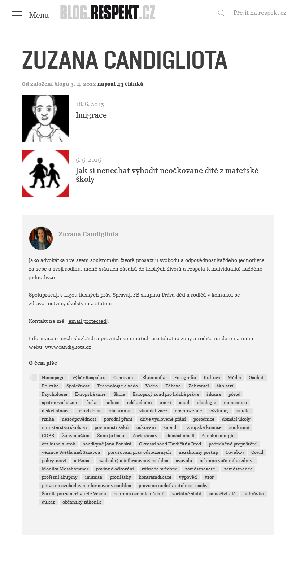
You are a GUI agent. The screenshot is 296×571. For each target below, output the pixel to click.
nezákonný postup (198, 452)
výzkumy (219, 411)
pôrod (234, 394)
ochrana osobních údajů (139, 494)
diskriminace (56, 411)
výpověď (188, 477)
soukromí (239, 427)
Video (151, 386)
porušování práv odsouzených (139, 452)
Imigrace (91, 115)
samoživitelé (222, 494)
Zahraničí (198, 386)
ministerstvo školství (64, 427)
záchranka (120, 411)
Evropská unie (90, 394)
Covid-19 (235, 452)
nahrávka (253, 494)
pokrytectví (54, 461)
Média (234, 378)
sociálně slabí (186, 494)
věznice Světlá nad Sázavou (71, 452)
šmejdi (171, 427)
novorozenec (188, 411)
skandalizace (153, 411)
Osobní (256, 378)
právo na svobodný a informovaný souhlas (86, 485)
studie (243, 411)
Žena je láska (111, 436)
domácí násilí (180, 436)
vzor (209, 477)
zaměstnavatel (201, 469)
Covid (257, 452)
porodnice (203, 419)
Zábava (173, 386)
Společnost (78, 386)
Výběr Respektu (89, 378)
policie (112, 402)
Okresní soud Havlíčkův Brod (170, 444)
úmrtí (165, 402)
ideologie (206, 402)
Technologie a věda (117, 386)
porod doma (89, 411)
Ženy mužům (76, 436)
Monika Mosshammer (65, 469)
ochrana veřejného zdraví (227, 461)
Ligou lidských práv (87, 294)
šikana (213, 394)
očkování (146, 427)
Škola (119, 394)
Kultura (212, 378)
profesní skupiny (60, 477)
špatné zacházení (60, 402)
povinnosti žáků (112, 427)
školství (225, 386)
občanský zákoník (81, 502)
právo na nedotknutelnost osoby (173, 485)
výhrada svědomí (160, 469)
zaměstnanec (238, 469)
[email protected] (87, 321)
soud (184, 402)
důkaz (48, 502)
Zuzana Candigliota (88, 234)
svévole (184, 461)
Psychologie (55, 394)
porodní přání (118, 419)
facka (92, 402)
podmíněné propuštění (233, 444)
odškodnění (139, 402)
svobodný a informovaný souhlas (133, 461)
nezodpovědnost (79, 419)
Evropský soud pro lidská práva (166, 394)
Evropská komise (203, 427)
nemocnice (235, 402)
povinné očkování (115, 469)
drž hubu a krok (58, 444)
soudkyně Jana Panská (107, 444)
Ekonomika (154, 378)
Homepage (53, 378)
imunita (93, 477)
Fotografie (185, 378)
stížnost (82, 461)
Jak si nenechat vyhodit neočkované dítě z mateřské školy (167, 175)
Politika (50, 386)
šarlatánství (146, 436)
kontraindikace (155, 477)
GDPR (48, 436)
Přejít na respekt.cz (260, 13)
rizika (48, 419)
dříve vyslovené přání (163, 419)
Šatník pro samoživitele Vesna (74, 494)
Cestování (124, 378)
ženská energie (218, 436)
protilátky (120, 477)
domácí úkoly (236, 419)
